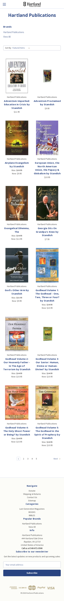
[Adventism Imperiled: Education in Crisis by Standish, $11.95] (17, 76)
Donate (32, 490)
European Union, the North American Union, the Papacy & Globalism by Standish (47, 168)
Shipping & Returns (32, 494)
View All (7, 36)
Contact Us (32, 497)
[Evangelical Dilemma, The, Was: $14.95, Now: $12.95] (17, 203)
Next (56, 458)
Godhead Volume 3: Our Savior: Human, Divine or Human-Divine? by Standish (47, 364)
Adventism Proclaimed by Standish (47, 102)
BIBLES (32, 515)
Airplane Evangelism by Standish (17, 164)
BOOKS (32, 512)
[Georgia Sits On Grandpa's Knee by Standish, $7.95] (47, 203)
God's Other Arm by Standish (17, 292)
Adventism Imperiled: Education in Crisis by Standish (17, 104)
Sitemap (32, 500)
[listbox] (22, 48)
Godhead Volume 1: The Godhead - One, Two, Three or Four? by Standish (47, 295)
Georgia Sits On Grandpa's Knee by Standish (47, 232)
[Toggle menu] (4, 4)
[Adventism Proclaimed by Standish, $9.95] (47, 76)
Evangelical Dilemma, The (16, 230)
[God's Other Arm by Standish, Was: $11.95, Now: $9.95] (17, 265)
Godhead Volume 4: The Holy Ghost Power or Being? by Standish (16, 431)
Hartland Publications (13, 32)
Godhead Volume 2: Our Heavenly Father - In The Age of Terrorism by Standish (16, 364)
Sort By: (8, 48)
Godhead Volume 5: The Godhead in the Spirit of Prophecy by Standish (47, 433)
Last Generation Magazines (32, 508)
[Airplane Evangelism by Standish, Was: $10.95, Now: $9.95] (17, 138)
